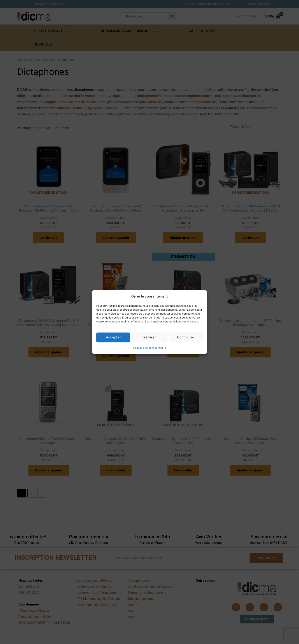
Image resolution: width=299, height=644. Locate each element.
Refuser (149, 337)
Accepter (113, 337)
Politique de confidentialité (149, 347)
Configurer (185, 337)
